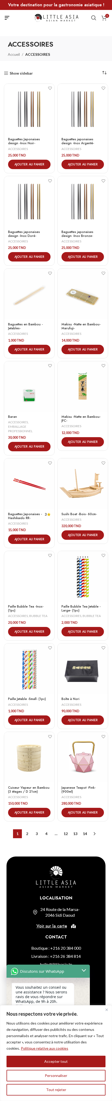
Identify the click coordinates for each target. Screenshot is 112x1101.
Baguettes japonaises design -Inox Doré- (24, 234)
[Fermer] (106, 1010)
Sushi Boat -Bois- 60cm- (79, 514)
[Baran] (29, 386)
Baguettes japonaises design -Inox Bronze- (77, 234)
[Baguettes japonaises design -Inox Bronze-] (83, 201)
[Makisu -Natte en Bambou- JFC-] (83, 386)
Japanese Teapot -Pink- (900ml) (78, 789)
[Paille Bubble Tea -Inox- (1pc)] (29, 576)
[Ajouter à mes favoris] (49, 88)
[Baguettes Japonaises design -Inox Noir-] (29, 109)
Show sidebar (21, 73)
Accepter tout (56, 1061)
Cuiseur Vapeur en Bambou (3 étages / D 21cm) (28, 789)
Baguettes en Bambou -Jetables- (25, 326)
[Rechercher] (94, 18)
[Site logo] (56, 17)
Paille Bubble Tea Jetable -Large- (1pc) (81, 608)
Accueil (14, 54)
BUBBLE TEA (38, 616)
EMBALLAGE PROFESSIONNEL (20, 429)
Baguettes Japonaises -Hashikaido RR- (25, 516)
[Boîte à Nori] (83, 668)
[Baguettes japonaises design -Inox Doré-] (29, 201)
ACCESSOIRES (18, 149)
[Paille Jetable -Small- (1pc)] (29, 668)
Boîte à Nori (70, 699)
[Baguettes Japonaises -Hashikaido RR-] (29, 483)
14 (85, 833)
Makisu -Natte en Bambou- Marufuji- (81, 326)
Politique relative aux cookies (44, 1048)
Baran (12, 416)
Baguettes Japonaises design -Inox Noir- (24, 141)
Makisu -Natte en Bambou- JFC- (81, 418)
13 (75, 833)
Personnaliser (56, 1075)
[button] (29, 164)
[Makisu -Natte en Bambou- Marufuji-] (83, 294)
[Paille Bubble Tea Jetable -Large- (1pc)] (83, 576)
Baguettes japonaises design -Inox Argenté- (77, 141)
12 (66, 833)
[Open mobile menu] (7, 18)
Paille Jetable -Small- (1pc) (27, 699)
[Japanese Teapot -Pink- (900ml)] (83, 757)
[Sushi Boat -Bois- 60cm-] (83, 483)
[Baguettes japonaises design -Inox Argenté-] (83, 109)
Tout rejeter (56, 1089)
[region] (56, 1053)
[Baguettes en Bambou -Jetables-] (29, 294)
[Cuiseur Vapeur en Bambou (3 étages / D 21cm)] (29, 757)
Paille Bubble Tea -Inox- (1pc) (25, 608)
